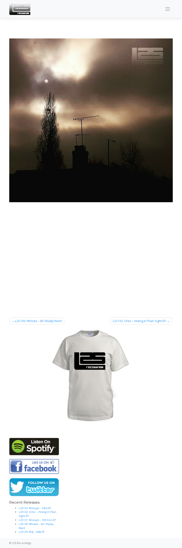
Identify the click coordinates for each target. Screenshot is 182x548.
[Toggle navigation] (168, 9)
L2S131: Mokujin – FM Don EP (37, 520)
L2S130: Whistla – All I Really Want (38, 321)
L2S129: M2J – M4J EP (32, 532)
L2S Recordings (21, 543)
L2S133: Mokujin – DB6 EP (35, 508)
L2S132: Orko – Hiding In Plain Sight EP (139, 321)
